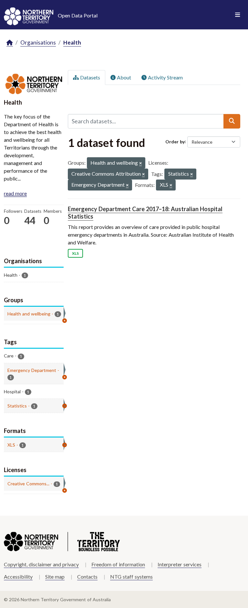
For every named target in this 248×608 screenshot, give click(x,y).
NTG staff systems (131, 576)
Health (72, 42)
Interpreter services (180, 564)
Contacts (87, 576)
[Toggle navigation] (237, 14)
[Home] (9, 42)
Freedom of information (118, 564)
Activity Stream (165, 77)
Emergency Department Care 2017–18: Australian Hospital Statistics (145, 212)
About (123, 77)
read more (15, 193)
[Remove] (140, 163)
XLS (75, 253)
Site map (55, 576)
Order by (175, 141)
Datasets (89, 77)
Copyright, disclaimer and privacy (41, 564)
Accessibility (18, 576)
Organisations (38, 42)
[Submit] (231, 121)
